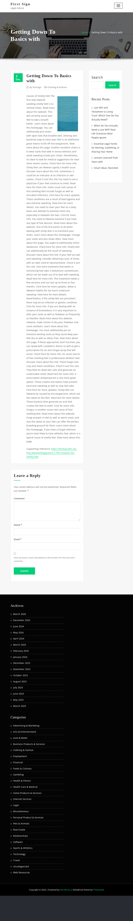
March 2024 (19, 644)
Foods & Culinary (22, 768)
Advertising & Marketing (26, 725)
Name (18, 524)
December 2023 (21, 663)
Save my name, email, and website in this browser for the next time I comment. (44, 559)
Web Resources (21, 872)
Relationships (20, 835)
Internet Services (22, 799)
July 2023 (18, 687)
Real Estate (19, 829)
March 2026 (19, 614)
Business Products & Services (29, 744)
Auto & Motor (20, 737)
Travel (16, 860)
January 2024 (20, 657)
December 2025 (21, 620)
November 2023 (21, 669)
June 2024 (18, 626)
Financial (18, 762)
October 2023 (20, 675)
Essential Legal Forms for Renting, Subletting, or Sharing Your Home (105, 147)
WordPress (65, 889)
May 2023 (18, 699)
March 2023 (19, 705)
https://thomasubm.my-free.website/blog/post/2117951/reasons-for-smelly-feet (51, 452)
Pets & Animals (21, 823)
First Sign (20, 4)
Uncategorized (21, 866)
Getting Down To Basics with (107, 32)
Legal (16, 805)
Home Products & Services (27, 793)
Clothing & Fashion (57, 87)
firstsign (35, 87)
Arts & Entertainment (24, 731)
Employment (20, 756)
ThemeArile (98, 889)
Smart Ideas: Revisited (106, 167)
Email (18, 539)
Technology (19, 854)
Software (18, 842)
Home (84, 32)
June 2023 (18, 693)
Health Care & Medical (25, 786)
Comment (19, 498)
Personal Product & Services (28, 817)
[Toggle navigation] (118, 5)
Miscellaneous (21, 811)
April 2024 (18, 638)
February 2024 (21, 650)
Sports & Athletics (22, 848)
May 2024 (18, 632)
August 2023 (20, 681)
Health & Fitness (22, 780)
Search (97, 77)
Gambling (18, 774)
